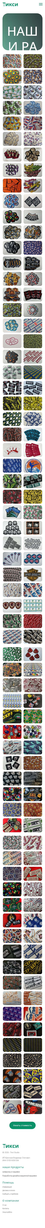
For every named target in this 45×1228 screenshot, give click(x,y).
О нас (4, 1205)
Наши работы (7, 1212)
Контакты (5, 1208)
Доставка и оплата (8, 1190)
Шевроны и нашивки (11, 1172)
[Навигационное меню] (40, 4)
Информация (7, 1187)
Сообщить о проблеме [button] (10, 1194)
